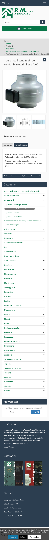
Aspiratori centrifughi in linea (15, 205)
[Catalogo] (14, 473)
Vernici (7, 390)
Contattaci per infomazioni (17, 136)
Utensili (7, 377)
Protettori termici (11, 341)
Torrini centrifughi (11, 225)
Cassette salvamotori (13, 242)
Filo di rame (9, 283)
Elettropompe (10, 274)
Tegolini (7, 363)
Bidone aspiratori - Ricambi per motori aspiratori (22, 221)
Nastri (7, 319)
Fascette (8, 278)
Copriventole (9, 260)
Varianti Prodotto (21, 145)
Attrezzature (9, 229)
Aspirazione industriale (13, 217)
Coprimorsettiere (11, 256)
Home (8, 43)
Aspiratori (10, 49)
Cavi (6, 247)
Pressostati (9, 337)
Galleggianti (9, 287)
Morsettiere (9, 310)
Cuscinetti (8, 265)
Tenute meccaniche (12, 368)
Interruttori (9, 292)
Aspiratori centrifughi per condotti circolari (22, 51)
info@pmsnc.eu (15, 508)
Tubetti (7, 372)
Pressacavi (8, 332)
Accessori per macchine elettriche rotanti (21, 191)
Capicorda (8, 238)
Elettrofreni (9, 269)
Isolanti (7, 296)
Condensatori (10, 251)
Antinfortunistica (11, 195)
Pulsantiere (9, 346)
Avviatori (8, 233)
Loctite (7, 301)
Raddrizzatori (10, 350)
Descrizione (8, 145)
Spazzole (8, 355)
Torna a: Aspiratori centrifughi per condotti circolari (22, 176)
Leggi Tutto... (9, 447)
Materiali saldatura (12, 305)
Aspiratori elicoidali (11, 213)
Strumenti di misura (12, 359)
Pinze (6, 323)
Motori (7, 314)
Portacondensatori (12, 328)
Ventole (7, 386)
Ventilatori (8, 381)
